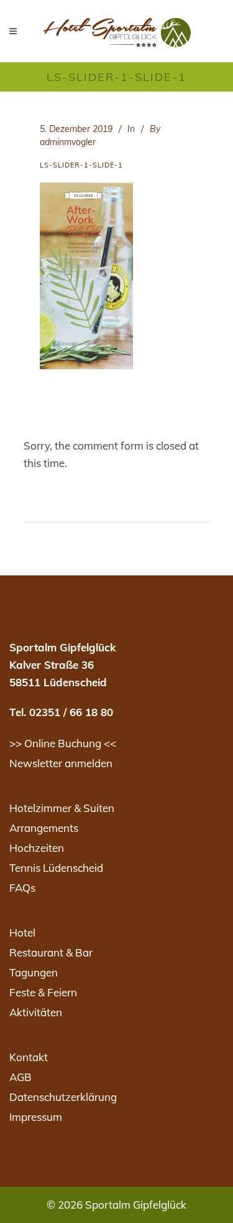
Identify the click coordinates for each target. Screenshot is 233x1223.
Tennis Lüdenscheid (56, 867)
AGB (20, 1077)
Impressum (35, 1116)
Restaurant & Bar (51, 952)
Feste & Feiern (43, 992)
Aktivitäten (35, 1012)
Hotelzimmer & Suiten (61, 808)
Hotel (22, 932)
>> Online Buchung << (62, 743)
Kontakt (28, 1057)
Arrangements (43, 827)
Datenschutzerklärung (63, 1096)
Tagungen (33, 972)
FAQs (22, 887)
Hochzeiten (36, 847)
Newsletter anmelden (60, 763)
